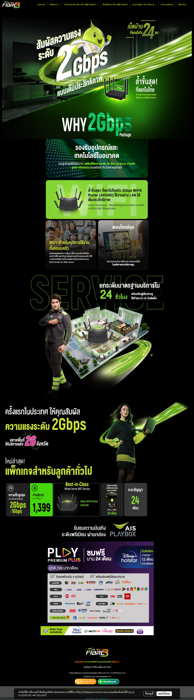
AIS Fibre (107, 667)
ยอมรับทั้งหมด (164, 693)
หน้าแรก (41, 4)
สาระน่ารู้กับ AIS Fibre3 (143, 4)
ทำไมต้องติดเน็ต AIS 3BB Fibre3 (80, 4)
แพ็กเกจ (54, 4)
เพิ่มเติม (182, 4)
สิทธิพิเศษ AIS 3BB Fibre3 (115, 4)
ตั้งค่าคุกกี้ (149, 693)
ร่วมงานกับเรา (167, 4)
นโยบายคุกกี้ (41, 695)
